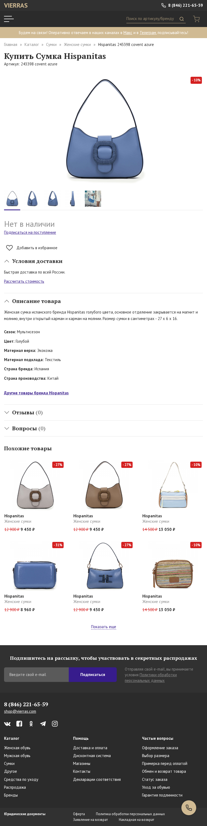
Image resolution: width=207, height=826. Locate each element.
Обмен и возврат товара (164, 771)
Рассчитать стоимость (24, 281)
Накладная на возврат (136, 819)
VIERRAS (16, 5)
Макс (127, 32)
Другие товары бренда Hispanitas (36, 392)
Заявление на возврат (90, 819)
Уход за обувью (156, 787)
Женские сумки (77, 44)
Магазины (81, 763)
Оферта (79, 814)
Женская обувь (17, 747)
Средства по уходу (21, 779)
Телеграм (148, 32)
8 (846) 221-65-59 (185, 5)
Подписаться (92, 674)
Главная (10, 44)
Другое (10, 771)
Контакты (81, 771)
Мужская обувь (17, 755)
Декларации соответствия (97, 779)
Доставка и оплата (90, 747)
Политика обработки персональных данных (130, 814)
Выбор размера (155, 755)
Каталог (32, 44)
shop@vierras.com (20, 711)
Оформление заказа (160, 747)
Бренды (11, 795)
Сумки (51, 44)
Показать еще (103, 626)
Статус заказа (154, 779)
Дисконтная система (92, 755)
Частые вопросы (157, 738)
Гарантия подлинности (162, 795)
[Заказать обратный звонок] (188, 807)
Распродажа (15, 787)
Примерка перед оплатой (164, 763)
